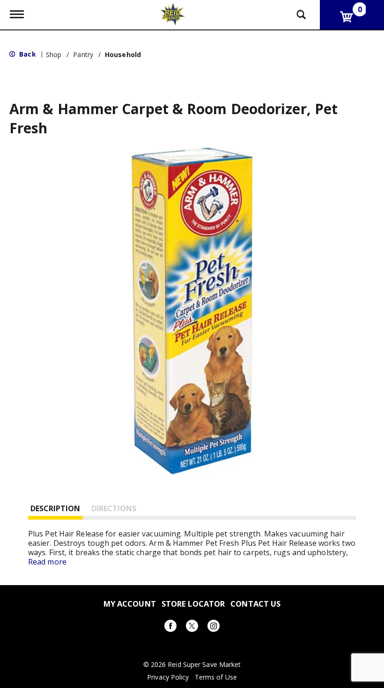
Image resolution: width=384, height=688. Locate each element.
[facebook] (170, 627)
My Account (129, 603)
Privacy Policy (168, 677)
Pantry (83, 54)
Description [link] (55, 508)
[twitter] (192, 627)
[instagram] (213, 627)
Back (26, 54)
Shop (53, 54)
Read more (47, 561)
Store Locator (193, 603)
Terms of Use (216, 677)
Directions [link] (113, 508)
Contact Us (255, 603)
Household (123, 54)
